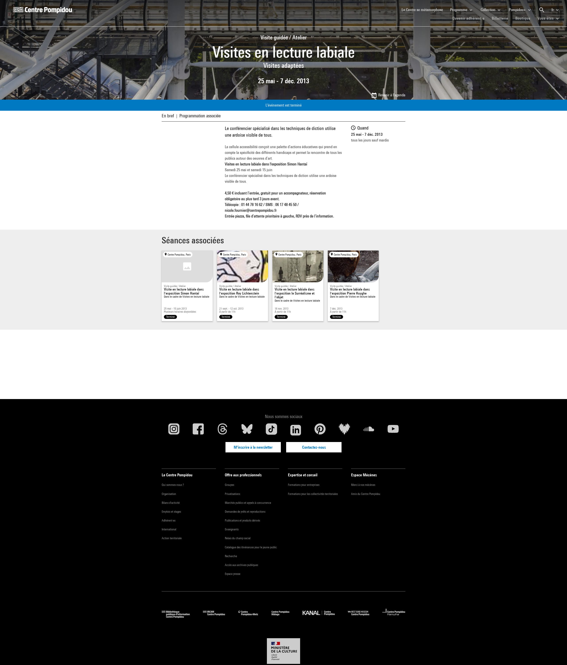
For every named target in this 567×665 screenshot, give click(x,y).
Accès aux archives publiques (241, 565)
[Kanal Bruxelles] (322, 617)
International (169, 529)
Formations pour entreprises (303, 485)
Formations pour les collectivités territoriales (313, 494)
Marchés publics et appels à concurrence (248, 502)
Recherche (231, 556)
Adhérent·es (168, 520)
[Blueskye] (247, 430)
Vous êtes (546, 18)
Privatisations (232, 494)
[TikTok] (271, 430)
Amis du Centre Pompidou (365, 494)
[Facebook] (198, 430)
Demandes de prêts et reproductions (245, 511)
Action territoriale (172, 538)
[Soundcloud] (369, 430)
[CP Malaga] (284, 617)
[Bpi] (179, 617)
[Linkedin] (296, 430)
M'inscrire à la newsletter (253, 447)
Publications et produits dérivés (242, 520)
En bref (168, 115)
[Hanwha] (394, 617)
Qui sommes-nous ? (173, 485)
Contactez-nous (314, 447)
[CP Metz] (251, 617)
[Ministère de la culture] (283, 651)
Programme (459, 9)
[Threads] (222, 430)
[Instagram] (174, 430)
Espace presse (232, 574)
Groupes (229, 485)
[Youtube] (393, 430)
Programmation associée (200, 115)
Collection (488, 9)
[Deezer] (344, 430)
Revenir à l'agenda (391, 95)
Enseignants (232, 529)
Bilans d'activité (171, 502)
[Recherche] (542, 10)
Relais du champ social (237, 538)
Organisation (169, 494)
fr (553, 9)
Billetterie (500, 18)
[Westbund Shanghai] (362, 617)
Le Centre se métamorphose (424, 9)
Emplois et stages (171, 511)
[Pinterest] (320, 430)
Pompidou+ (518, 9)
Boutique (524, 18)
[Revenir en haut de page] (557, 655)
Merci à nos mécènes (363, 485)
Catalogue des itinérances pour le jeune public (251, 547)
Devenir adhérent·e (470, 18)
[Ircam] (217, 617)
